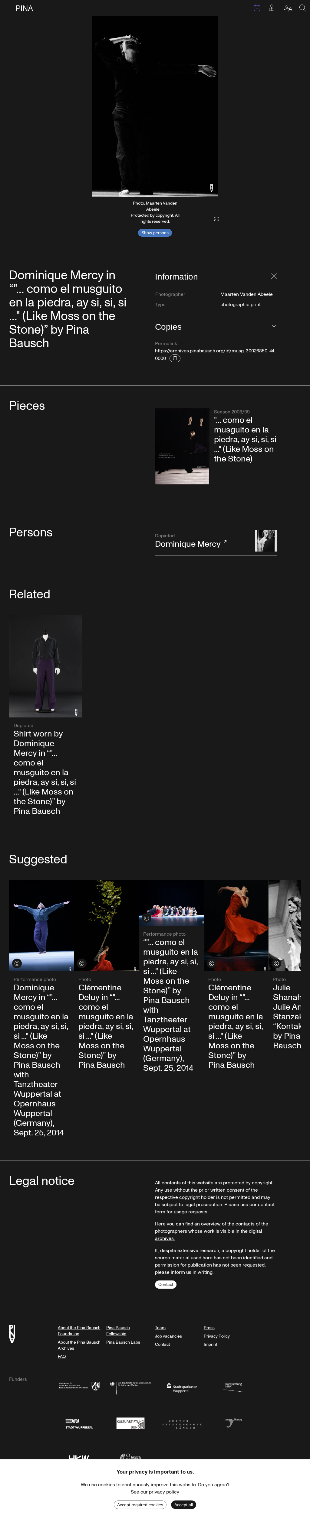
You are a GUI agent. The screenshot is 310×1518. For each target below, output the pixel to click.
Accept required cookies (140, 1504)
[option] (155, 106)
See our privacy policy (155, 1492)
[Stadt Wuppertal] (79, 1422)
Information (176, 276)
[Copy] (175, 358)
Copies (168, 327)
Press (209, 1328)
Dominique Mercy (188, 541)
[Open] (274, 327)
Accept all (183, 1504)
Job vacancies (168, 1336)
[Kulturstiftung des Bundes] (130, 1422)
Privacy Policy (217, 1336)
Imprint (210, 1344)
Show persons (155, 232)
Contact (165, 1284)
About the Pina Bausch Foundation (79, 1331)
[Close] (274, 276)
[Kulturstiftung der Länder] (182, 1422)
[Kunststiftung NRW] (233, 1387)
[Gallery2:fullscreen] (213, 219)
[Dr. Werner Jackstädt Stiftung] (233, 1422)
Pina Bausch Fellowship (118, 1331)
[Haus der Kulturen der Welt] (79, 1458)
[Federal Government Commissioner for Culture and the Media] (130, 1387)
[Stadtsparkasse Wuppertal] (182, 1387)
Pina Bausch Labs (123, 1342)
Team (160, 1328)
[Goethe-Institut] (130, 1458)
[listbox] (155, 106)
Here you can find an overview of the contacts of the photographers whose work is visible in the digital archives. (211, 1231)
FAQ (62, 1356)
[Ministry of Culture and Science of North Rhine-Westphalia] (79, 1387)
